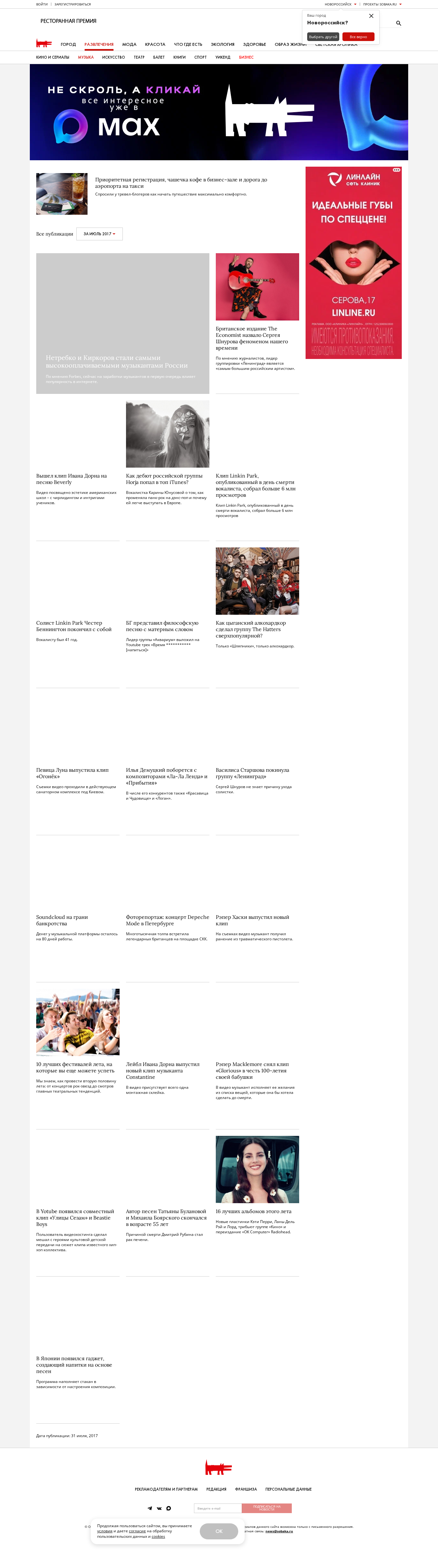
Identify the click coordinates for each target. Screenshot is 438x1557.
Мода (129, 44)
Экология (222, 44)
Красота (155, 44)
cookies (158, 1536)
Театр (139, 57)
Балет (159, 57)
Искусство (113, 57)
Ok (219, 1531)
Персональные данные (288, 1489)
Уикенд (223, 57)
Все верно (358, 36)
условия (105, 1531)
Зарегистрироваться (73, 4)
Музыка (86, 57)
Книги (179, 57)
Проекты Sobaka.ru (380, 4)
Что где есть (188, 44)
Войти (42, 4)
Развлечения (99, 44)
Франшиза (246, 1489)
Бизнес (246, 57)
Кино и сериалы (52, 57)
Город (68, 44)
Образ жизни (291, 44)
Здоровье (254, 44)
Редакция (216, 1489)
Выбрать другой (323, 36)
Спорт (200, 57)
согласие (137, 1531)
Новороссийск (338, 4)
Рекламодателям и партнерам (166, 1489)
